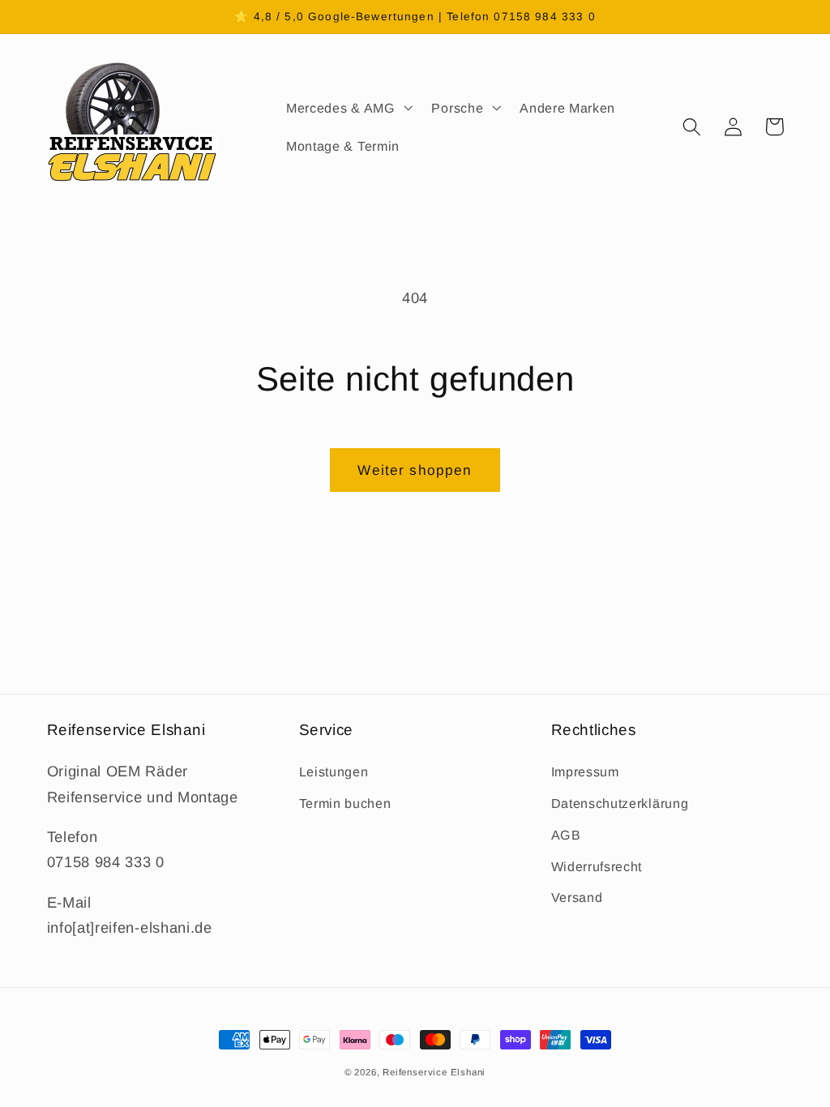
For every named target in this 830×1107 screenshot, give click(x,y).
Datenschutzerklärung (620, 803)
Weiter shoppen (414, 470)
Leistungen (334, 771)
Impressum (585, 771)
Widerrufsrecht (597, 866)
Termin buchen (345, 803)
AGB (566, 834)
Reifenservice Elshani (434, 1072)
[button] (348, 107)
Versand (577, 897)
